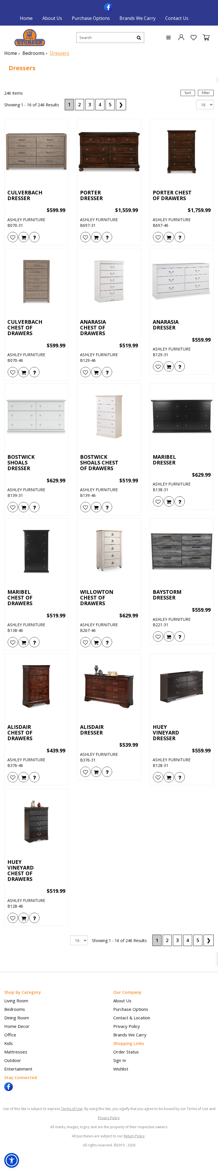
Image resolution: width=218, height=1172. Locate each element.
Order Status (126, 1052)
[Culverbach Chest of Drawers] (36, 282)
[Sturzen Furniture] (29, 38)
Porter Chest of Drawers (172, 195)
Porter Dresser (91, 195)
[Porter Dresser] (109, 152)
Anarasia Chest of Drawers (93, 327)
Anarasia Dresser (166, 325)
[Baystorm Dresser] (181, 552)
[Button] (139, 37)
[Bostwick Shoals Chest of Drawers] (109, 417)
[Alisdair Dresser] (109, 687)
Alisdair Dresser (92, 730)
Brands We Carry (138, 18)
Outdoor (12, 1060)
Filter (206, 92)
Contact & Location (131, 1017)
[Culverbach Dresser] (36, 152)
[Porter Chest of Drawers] (181, 152)
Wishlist (120, 1069)
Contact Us (176, 18)
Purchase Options (91, 18)
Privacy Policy (126, 1026)
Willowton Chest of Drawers (96, 597)
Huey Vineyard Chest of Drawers (20, 870)
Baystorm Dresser (167, 595)
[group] (34, 237)
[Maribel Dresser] (181, 417)
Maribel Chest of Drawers (19, 597)
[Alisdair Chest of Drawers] (36, 687)
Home (26, 18)
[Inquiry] (34, 237)
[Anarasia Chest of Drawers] (109, 282)
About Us (52, 18)
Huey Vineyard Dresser (166, 732)
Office (10, 1035)
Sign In (119, 1060)
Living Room (16, 1000)
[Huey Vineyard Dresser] (181, 687)
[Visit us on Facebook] (109, 7)
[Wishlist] (13, 237)
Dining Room (16, 1017)
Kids (8, 1043)
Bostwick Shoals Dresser (21, 462)
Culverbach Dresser (24, 195)
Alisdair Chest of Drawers (19, 732)
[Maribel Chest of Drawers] (36, 552)
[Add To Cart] (23, 237)
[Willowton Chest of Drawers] (109, 552)
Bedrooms (33, 53)
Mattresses (15, 1052)
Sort (188, 92)
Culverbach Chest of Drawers (24, 327)
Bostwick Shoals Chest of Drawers (99, 462)
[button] (181, 37)
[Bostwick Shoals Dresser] (36, 417)
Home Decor (17, 1026)
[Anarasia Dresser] (181, 282)
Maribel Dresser (164, 460)
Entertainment (18, 1069)
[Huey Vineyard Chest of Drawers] (36, 822)
